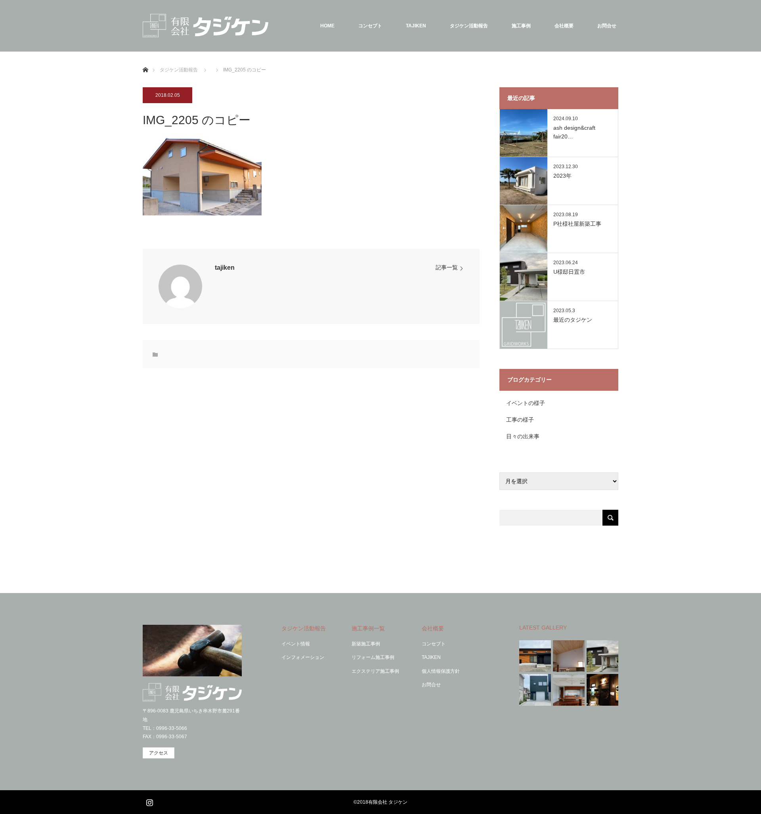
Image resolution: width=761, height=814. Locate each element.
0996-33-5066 (171, 728)
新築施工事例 (366, 644)
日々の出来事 (522, 436)
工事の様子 (520, 420)
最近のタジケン (572, 320)
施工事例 (521, 26)
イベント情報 (295, 644)
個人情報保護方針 (441, 671)
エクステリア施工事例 (375, 671)
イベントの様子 (525, 403)
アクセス (158, 753)
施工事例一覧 (368, 628)
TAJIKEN (416, 26)
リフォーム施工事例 (373, 657)
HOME (327, 26)
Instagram (149, 801)
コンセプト (370, 26)
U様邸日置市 (569, 272)
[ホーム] (145, 60)
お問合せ (606, 26)
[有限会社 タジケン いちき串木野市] (205, 26)
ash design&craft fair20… (574, 132)
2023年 (562, 176)
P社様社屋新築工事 (577, 224)
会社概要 (564, 26)
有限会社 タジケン (387, 802)
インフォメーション (302, 657)
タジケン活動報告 (469, 26)
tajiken (225, 267)
